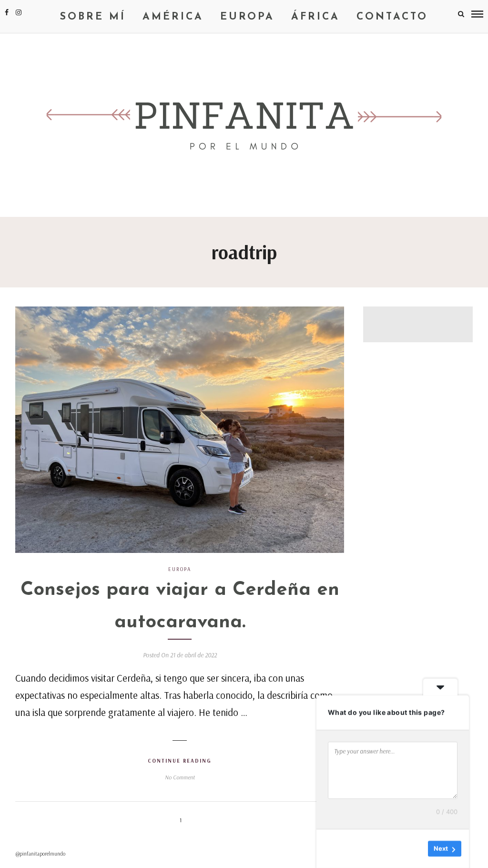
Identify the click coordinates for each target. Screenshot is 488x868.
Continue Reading (180, 760)
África (315, 17)
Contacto (392, 17)
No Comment (180, 777)
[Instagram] (18, 12)
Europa (247, 17)
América (172, 17)
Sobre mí (93, 17)
